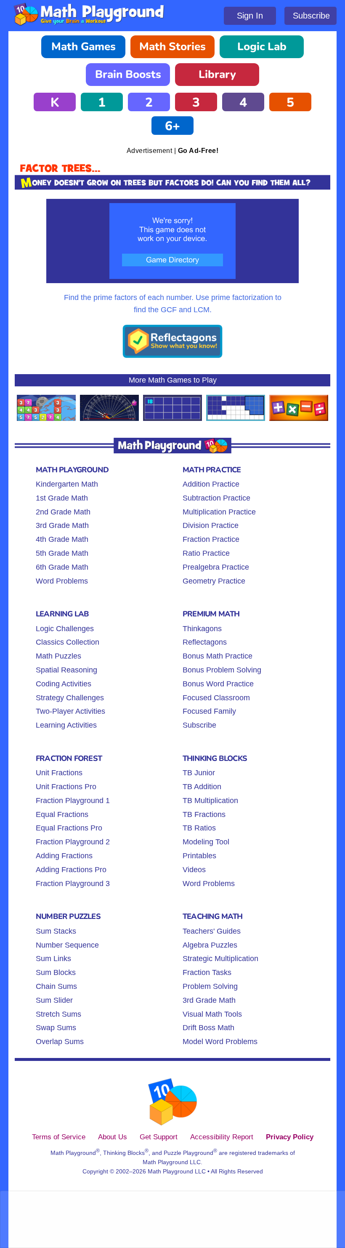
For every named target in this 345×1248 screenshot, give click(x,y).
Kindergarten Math (67, 484)
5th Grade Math (62, 553)
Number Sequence (67, 945)
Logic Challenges (65, 628)
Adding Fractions (64, 856)
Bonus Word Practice (218, 684)
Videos (194, 869)
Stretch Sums (58, 1014)
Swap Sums (56, 1027)
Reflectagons (205, 642)
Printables (199, 856)
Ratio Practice (206, 553)
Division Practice (211, 525)
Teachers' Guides (212, 931)
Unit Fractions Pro (66, 786)
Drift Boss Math (208, 1027)
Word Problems (62, 581)
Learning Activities (66, 725)
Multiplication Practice (219, 512)
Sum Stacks (56, 931)
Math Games (83, 46)
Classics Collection (67, 642)
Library (217, 74)
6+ (172, 126)
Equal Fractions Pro (69, 828)
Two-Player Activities (70, 711)
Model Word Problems (220, 1041)
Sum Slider (54, 1000)
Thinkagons (202, 628)
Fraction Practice (211, 539)
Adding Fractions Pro (71, 869)
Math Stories (172, 46)
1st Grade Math (62, 498)
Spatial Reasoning (66, 670)
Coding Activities (63, 684)
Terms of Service (58, 1137)
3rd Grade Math (62, 525)
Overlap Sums (60, 1041)
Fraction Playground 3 (73, 883)
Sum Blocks (56, 972)
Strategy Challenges (70, 698)
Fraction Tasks (207, 972)
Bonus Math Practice (217, 656)
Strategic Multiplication (220, 958)
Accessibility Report (221, 1137)
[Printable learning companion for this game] (172, 356)
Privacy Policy (289, 1137)
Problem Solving (210, 986)
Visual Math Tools (212, 1014)
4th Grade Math (62, 539)
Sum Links (53, 958)
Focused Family (209, 711)
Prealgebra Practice (216, 567)
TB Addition (202, 786)
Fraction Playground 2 (73, 842)
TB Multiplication (210, 800)
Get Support (159, 1137)
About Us (112, 1137)
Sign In (250, 15)
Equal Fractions (62, 814)
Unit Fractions (59, 773)
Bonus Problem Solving (222, 670)
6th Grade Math (62, 567)
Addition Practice (211, 484)
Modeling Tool (206, 842)
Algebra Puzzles (210, 945)
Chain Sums (56, 986)
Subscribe (311, 15)
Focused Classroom (216, 698)
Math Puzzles (58, 656)
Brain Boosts (128, 74)
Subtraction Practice (216, 498)
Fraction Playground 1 (73, 800)
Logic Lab (262, 46)
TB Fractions (204, 814)
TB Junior (199, 773)
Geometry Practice (214, 581)
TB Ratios (199, 828)
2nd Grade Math (63, 512)
